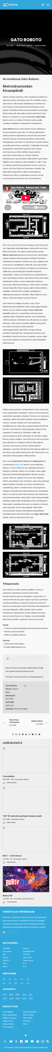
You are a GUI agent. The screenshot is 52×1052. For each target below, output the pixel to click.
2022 (5, 998)
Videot (26, 948)
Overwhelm (8, 776)
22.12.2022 (6, 819)
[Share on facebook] (12, 734)
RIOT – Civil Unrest (12, 856)
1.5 (16, 979)
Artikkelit (15, 819)
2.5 (28, 979)
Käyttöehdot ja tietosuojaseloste (34, 1047)
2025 (24, 998)
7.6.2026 (6, 899)
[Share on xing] (35, 734)
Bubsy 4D (7, 896)
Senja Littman (8, 1024)
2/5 (11, 859)
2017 (5, 994)
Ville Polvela (28, 1018)
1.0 (10, 979)
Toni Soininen (8, 1027)
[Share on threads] (19, 734)
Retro (5, 966)
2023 (11, 998)
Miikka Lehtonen (9, 1018)
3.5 (10, 983)
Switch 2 (31, 899)
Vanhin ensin (28, 960)
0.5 (4, 979)
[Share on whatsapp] (29, 734)
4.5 (22, 983)
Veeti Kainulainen (30, 1012)
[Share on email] (39, 734)
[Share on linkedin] (26, 734)
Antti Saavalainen (10, 1015)
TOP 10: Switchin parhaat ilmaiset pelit (22, 816)
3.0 (4, 983)
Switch (29, 46)
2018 (11, 994)
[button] (48, 5)
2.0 (22, 979)
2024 (18, 998)
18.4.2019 (6, 779)
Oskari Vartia (8, 1021)
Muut (25, 1024)
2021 (30, 994)
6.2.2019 (6, 859)
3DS (4, 954)
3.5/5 (12, 779)
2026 (31, 998)
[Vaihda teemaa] (43, 5)
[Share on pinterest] (22, 734)
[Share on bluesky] (32, 734)
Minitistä (19, 464)
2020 (24, 994)
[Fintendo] (10, 4)
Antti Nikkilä (8, 1012)
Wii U (5, 963)
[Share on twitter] (16, 734)
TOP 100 (26, 954)
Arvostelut (21, 46)
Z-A (24, 966)
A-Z (24, 963)
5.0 (28, 983)
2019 (17, 994)
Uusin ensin (27, 957)
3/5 (11, 899)
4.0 (16, 983)
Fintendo (26, 1021)
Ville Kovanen (40, 46)
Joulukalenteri (28, 951)
